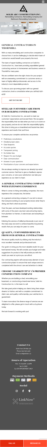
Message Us (35, 443)
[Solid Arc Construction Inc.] (24, 8)
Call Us (12, 443)
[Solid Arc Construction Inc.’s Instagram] (17, 391)
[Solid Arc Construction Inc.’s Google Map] (30, 391)
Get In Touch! (15, 100)
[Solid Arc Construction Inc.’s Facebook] (24, 391)
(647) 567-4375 (25, 351)
